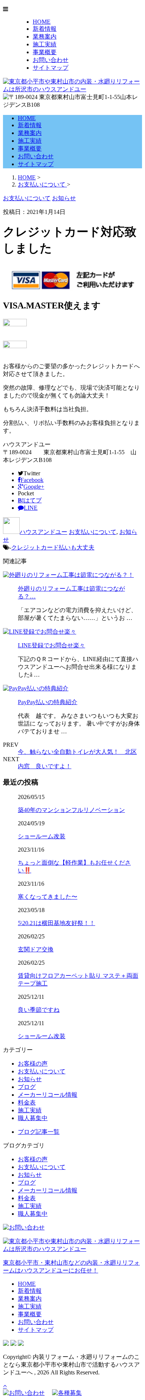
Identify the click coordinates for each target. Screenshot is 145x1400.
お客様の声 (33, 1063)
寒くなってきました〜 (47, 897)
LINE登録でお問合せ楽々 (51, 645)
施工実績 (45, 44)
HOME (42, 22)
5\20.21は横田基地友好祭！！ (56, 923)
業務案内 (45, 36)
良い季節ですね (38, 1010)
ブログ (27, 1087)
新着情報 (45, 29)
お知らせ (30, 1079)
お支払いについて (92, 532)
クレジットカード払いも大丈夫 (52, 547)
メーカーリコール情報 (47, 1095)
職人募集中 (33, 1118)
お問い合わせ (50, 60)
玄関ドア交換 (36, 949)
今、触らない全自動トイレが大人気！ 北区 (77, 752)
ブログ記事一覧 (38, 1132)
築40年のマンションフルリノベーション (71, 810)
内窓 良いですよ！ (44, 766)
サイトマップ (50, 68)
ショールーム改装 (41, 836)
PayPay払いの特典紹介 (47, 702)
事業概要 (45, 52)
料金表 (27, 1102)
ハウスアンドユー (43, 532)
